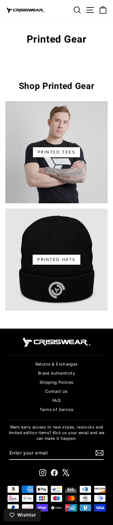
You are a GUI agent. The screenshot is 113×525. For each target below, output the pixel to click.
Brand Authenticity (56, 373)
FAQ (56, 400)
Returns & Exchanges (56, 364)
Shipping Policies (57, 382)
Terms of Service (56, 409)
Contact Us (56, 391)
